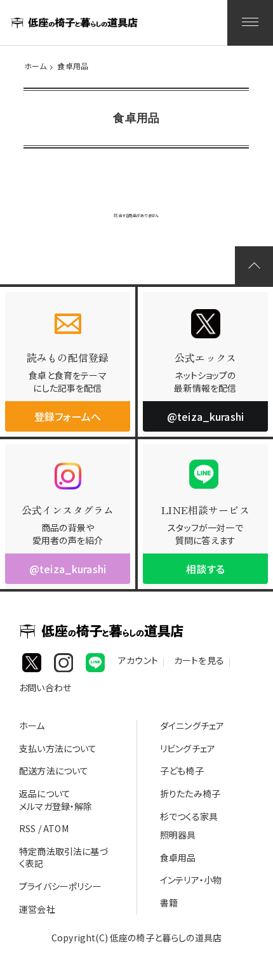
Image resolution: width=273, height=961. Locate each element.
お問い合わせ (45, 690)
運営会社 (37, 909)
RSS (27, 828)
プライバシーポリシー (60, 886)
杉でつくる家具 (189, 816)
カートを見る (199, 662)
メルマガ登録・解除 (55, 806)
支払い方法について (58, 748)
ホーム (35, 65)
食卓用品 (72, 65)
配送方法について (53, 770)
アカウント (138, 662)
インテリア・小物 (191, 879)
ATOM (56, 828)
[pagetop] (254, 265)
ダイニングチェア (192, 725)
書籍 (169, 902)
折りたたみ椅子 (190, 793)
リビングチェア (187, 748)
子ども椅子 (182, 770)
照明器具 (178, 834)
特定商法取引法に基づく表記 (64, 857)
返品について (44, 793)
